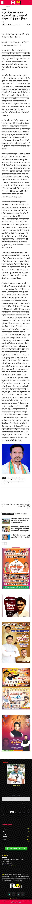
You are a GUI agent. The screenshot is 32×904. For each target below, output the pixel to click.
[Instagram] (22, 894)
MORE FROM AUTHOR (21, 514)
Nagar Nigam (22, 479)
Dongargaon (5, 479)
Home (3, 6)
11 (8, 807)
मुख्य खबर (8, 6)
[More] (26, 28)
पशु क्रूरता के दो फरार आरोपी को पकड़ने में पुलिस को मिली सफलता (23, 506)
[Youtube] (9, 894)
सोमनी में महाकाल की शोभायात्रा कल (9, 505)
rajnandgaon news (19, 481)
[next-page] (5, 543)
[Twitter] (18, 894)
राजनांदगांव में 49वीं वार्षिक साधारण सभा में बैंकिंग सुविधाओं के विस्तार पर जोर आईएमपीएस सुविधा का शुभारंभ (20, 529)
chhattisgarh (22, 477)
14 (20, 807)
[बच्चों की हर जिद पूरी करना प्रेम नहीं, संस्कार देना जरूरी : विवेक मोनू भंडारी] (6, 537)
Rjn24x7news (5, 484)
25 (8, 812)
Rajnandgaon (10, 481)
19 (12, 809)
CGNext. (19, 902)
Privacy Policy (19, 898)
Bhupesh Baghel (10, 477)
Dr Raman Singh (13, 479)
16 (28, 807)
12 (12, 807)
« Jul (15, 817)
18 (8, 809)
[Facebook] (13, 894)
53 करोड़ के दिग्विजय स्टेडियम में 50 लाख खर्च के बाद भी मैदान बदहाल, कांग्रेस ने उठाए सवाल (20, 520)
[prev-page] (3, 543)
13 (16, 807)
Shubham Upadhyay (8, 24)
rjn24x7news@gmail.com (10, 865)
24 (3, 812)
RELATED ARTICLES (8, 514)
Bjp (16, 477)
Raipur (3, 481)
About (14, 898)
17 (3, 809)
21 (20, 809)
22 (24, 809)
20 (16, 809)
